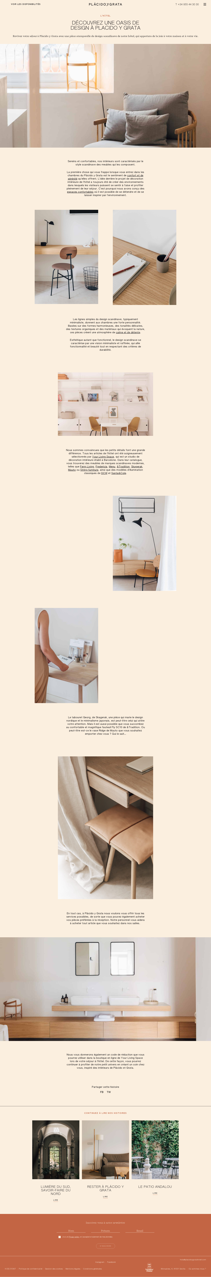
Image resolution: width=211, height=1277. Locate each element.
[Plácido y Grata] (105, 4)
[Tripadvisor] (149, 1267)
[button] (205, 4)
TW (109, 1092)
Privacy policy (74, 1237)
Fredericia (101, 466)
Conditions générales (92, 1269)
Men (111, 466)
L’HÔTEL (105, 16)
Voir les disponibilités (26, 4)
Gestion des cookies (54, 1269)
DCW (104, 473)
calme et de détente (128, 332)
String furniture (89, 470)
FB (101, 1092)
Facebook (111, 1262)
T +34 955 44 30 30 (187, 4)
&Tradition (123, 466)
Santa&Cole (118, 473)
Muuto (72, 470)
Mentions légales (73, 1269)
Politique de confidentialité (30, 1269)
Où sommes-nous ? (197, 1269)
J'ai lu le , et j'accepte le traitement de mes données (87, 1237)
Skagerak (136, 466)
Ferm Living (87, 466)
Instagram (99, 1262)
